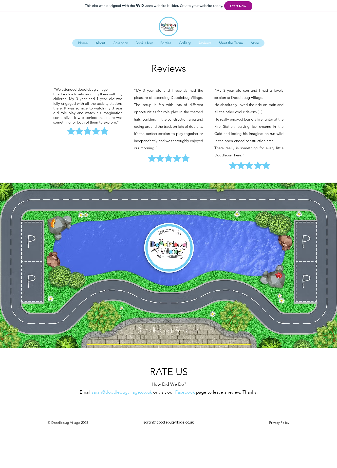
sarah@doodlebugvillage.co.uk (168, 422)
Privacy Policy (279, 422)
